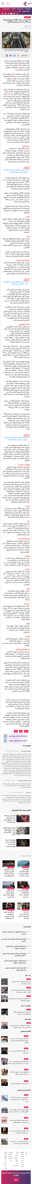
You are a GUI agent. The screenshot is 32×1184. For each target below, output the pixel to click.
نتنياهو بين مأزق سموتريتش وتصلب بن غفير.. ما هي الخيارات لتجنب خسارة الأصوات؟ (9, 915)
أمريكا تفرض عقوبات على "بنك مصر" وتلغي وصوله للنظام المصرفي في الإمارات (19, 1040)
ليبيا (6, 1160)
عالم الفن (10, 1156)
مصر (6, 1166)
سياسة (28, 9)
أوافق (16, 1179)
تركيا (9, 94)
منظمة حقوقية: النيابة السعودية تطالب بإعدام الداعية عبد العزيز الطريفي (19, 1121)
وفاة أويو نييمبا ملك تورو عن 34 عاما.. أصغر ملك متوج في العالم (19, 1073)
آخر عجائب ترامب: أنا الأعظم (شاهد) (19, 1083)
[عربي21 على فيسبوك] (17, 14)
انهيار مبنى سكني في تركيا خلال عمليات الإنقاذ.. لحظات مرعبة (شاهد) (21, 991)
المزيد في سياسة (26, 856)
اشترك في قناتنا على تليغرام (18, 740)
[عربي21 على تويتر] (14, 14)
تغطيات (22, 1156)
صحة (11, 1160)
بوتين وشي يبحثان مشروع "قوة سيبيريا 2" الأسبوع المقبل (14, 954)
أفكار (17, 1163)
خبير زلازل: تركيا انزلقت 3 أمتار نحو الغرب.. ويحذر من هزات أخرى (21, 982)
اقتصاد (22, 1158)
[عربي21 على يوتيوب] (11, 14)
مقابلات (13, 8)
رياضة (22, 1160)
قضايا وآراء (16, 1157)
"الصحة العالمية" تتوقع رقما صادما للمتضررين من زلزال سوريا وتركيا (19, 999)
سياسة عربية (20, 8)
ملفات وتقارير (26, 11)
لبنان (6, 1168)
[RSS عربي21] (2, 14)
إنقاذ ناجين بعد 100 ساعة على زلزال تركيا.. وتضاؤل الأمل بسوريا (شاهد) (15, 171)
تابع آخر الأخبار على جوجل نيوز (18, 736)
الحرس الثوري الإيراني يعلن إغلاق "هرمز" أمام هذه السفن (9, 894)
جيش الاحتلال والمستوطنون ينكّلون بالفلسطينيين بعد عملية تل (22, 1013)
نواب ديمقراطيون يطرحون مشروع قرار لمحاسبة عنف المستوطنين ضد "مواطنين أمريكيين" (8, 873)
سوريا (16, 76)
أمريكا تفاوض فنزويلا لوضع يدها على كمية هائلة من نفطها (15, 962)
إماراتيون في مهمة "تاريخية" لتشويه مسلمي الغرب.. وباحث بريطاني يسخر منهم (19, 1099)
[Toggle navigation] (8, 3)
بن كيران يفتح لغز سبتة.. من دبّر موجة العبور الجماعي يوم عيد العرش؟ (19, 1142)
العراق (5, 1158)
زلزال (16, 731)
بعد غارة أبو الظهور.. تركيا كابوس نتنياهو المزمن (14, 933)
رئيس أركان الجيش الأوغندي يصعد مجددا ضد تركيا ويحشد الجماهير (18, 1131)
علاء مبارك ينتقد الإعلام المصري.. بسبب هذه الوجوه (18, 1052)
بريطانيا (5, 1164)
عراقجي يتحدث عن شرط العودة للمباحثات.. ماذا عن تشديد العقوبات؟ (23, 894)
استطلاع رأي (15, 1165)
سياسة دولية (13, 11)
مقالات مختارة (16, 1160)
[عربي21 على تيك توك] (5, 14)
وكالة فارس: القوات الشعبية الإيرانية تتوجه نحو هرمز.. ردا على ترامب (23, 873)
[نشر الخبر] (7, 55)
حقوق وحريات (6, 8)
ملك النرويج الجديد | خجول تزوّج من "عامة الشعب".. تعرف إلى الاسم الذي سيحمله (18, 1062)
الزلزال (20, 65)
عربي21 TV (10, 1154)
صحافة (22, 1162)
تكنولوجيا (10, 1158)
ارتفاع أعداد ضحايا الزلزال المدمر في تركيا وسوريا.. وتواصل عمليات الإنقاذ (16, 438)
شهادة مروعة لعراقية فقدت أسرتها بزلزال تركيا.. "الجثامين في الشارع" (15, 283)
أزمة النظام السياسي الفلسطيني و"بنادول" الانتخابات (16, 947)
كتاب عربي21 (16, 1154)
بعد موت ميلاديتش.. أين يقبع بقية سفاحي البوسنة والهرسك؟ (23, 915)
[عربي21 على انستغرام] (8, 14)
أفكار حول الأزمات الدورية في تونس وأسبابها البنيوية (15, 969)
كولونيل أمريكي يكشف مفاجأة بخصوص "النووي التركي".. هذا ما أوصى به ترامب (18, 1110)
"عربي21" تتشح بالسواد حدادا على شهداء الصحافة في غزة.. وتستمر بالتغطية (20, 1026)
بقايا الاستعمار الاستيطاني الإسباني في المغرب (13, 940)
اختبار (19, 11)
